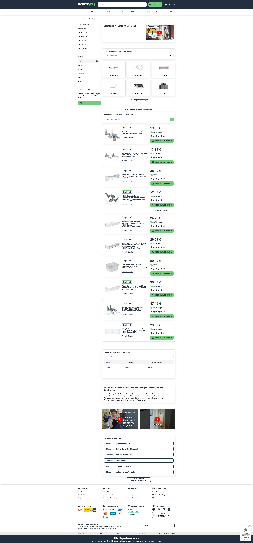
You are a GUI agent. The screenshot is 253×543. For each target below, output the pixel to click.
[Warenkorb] (169, 4)
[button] (81, 12)
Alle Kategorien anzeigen (138, 99)
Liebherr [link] (81, 65)
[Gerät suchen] (171, 356)
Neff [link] (79, 77)
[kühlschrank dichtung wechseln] (120, 419)
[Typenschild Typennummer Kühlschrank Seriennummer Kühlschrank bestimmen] (160, 32)
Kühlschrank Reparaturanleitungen (139, 479)
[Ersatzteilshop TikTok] (169, 509)
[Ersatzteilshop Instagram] (154, 509)
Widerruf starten (151, 526)
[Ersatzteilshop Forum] (165, 509)
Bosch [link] (80, 69)
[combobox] (122, 4)
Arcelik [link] (80, 81)
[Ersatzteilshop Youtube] (159, 509)
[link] (89, 24)
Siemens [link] (81, 73)
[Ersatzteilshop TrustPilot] (131, 509)
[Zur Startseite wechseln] (86, 4)
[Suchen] (171, 119)
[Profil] (173, 4)
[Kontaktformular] (166, 4)
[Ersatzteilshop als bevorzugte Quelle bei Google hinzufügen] (161, 515)
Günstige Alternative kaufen (162, 210)
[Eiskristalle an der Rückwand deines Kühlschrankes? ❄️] (157, 419)
